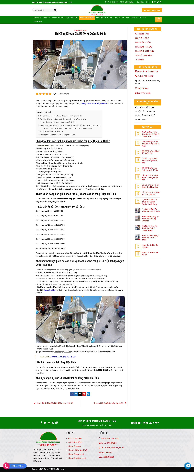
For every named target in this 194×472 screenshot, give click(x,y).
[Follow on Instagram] (155, 2)
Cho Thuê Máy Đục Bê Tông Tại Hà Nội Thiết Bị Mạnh (150, 144)
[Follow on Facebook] (152, 2)
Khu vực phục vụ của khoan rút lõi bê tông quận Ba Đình (58, 135)
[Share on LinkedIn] (88, 394)
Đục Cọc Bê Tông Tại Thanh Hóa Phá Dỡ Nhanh (151, 210)
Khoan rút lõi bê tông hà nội (77, 450)
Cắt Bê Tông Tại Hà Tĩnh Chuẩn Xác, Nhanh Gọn (150, 186)
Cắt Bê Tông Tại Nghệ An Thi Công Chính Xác (151, 193)
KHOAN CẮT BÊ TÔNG (87, 18)
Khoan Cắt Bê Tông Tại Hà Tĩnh (150, 253)
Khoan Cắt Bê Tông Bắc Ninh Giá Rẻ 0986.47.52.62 (55, 403)
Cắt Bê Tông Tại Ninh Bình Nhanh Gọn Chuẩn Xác (150, 160)
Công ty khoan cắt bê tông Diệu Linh (94, 103)
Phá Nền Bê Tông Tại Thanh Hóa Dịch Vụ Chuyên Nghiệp (149, 228)
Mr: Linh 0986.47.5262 (145, 76)
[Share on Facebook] (72, 394)
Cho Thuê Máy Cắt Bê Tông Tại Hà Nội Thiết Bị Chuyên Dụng (150, 134)
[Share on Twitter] (76, 394)
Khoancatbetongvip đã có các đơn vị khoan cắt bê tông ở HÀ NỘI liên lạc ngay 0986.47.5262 (70, 125)
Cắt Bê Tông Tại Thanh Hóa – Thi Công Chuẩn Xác (150, 177)
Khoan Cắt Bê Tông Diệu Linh (147, 71)
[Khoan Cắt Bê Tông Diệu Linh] (97, 10)
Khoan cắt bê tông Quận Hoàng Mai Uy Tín (109, 403)
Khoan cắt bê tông (75, 446)
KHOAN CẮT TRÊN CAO (138, 18)
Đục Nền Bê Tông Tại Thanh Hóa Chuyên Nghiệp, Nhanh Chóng (149, 202)
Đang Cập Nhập (142, 88)
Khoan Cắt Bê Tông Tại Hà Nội (63, 356)
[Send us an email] (160, 2)
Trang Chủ (37, 18)
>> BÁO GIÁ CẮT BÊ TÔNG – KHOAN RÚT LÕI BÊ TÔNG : (60, 122)
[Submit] (55, 10)
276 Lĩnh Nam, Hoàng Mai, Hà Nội (112, 448)
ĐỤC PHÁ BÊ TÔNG (72, 18)
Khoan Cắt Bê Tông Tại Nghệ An (150, 246)
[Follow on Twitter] (158, 2)
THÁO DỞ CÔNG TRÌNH (121, 18)
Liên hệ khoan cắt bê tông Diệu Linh (51, 131)
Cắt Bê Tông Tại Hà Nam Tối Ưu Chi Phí (151, 152)
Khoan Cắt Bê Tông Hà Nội (109, 438)
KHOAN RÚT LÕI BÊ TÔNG (104, 18)
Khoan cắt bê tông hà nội (77, 458)
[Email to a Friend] (80, 394)
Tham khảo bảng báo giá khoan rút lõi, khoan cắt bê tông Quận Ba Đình (63, 119)
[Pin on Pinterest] (84, 394)
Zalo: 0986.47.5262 (143, 93)
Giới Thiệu (46, 18)
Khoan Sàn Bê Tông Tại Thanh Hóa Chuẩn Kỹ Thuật (150, 237)
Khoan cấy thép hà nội (76, 454)
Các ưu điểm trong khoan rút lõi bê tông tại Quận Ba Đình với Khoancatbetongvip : (69, 128)
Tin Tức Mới (37, 21)
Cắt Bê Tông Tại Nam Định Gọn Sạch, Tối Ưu (150, 169)
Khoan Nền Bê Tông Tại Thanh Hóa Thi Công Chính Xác (150, 219)
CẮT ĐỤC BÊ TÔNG (58, 18)
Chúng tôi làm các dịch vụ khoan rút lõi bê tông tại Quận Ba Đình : (61, 116)
